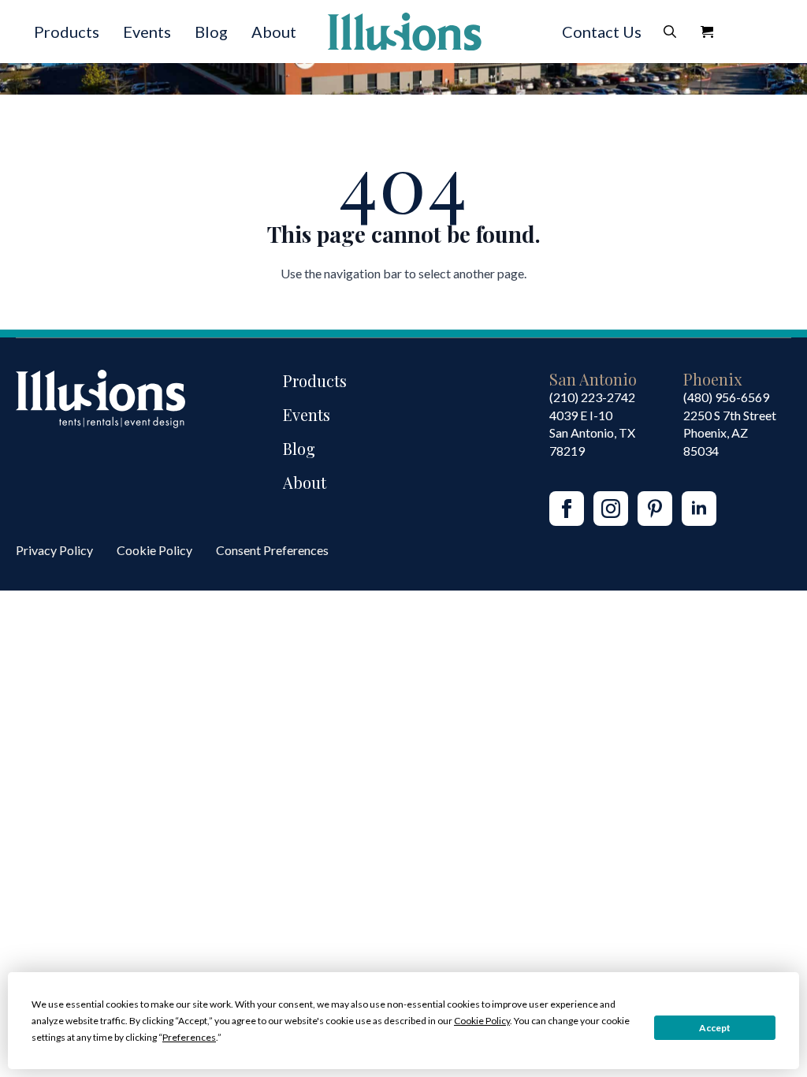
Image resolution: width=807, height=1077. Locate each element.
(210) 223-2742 (592, 396)
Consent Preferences (272, 549)
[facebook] (566, 508)
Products (66, 31)
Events (147, 31)
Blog (211, 31)
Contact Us (602, 31)
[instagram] (610, 508)
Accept (715, 1028)
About (273, 31)
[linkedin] (699, 508)
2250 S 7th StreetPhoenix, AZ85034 (729, 433)
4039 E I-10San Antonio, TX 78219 (592, 433)
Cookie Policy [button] (482, 1021)
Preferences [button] (189, 1037)
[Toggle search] (669, 31)
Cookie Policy (154, 549)
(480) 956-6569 (726, 396)
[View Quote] (706, 31)
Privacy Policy (54, 549)
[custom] (655, 508)
